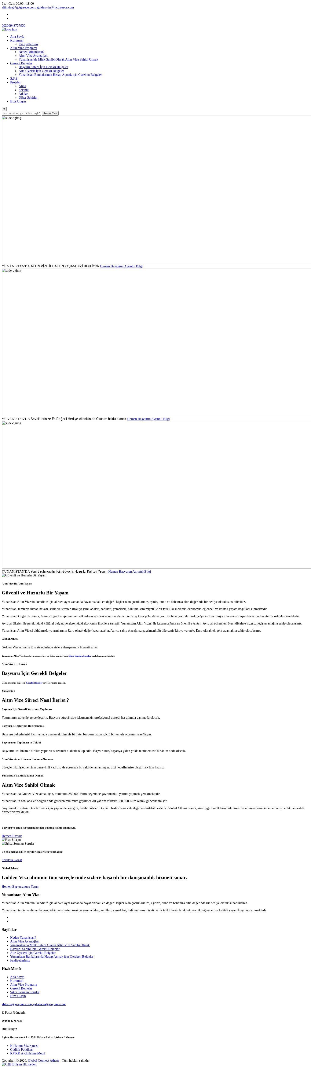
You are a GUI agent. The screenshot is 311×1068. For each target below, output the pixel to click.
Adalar (23, 93)
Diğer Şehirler (28, 97)
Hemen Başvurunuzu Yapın (20, 886)
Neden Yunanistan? (31, 52)
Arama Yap (50, 113)
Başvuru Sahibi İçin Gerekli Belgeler (43, 67)
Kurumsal (16, 40)
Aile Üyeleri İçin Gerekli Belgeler (41, 71)
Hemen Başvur (12, 836)
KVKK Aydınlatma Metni (27, 1053)
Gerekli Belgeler (21, 63)
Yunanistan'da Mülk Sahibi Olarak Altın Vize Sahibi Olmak (58, 59)
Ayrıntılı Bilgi (133, 266)
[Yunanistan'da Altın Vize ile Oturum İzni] (9, 29)
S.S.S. (14, 78)
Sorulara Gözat (12, 860)
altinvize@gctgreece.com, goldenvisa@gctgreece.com (38, 7)
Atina (22, 86)
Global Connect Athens (43, 1060)
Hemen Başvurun (112, 266)
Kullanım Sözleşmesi (24, 1045)
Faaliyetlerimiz (28, 44)
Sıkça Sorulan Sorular (80, 656)
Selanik (24, 90)
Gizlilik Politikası (21, 1049)
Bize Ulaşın (18, 101)
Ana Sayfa (17, 36)
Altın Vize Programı (23, 48)
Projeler (15, 82)
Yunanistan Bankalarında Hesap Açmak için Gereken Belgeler (60, 74)
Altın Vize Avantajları (33, 55)
